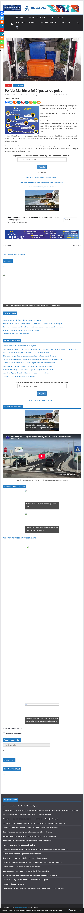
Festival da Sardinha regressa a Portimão (42, 187)
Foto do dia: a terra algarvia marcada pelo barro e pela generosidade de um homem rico (32, 359)
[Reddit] (15, 102)
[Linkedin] (19, 102)
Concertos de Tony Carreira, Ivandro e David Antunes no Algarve (25, 880)
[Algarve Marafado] (12, 24)
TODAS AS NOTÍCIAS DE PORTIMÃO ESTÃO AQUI (19, 538)
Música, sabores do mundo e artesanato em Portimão (22, 867)
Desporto (32, 22)
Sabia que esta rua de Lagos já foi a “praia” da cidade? (21, 330)
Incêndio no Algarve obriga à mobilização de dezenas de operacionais (26, 373)
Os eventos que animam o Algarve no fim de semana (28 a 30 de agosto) (27, 366)
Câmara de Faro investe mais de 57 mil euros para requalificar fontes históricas (29, 363)
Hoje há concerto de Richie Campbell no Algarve (19, 376)
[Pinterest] (23, 102)
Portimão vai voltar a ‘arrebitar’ (14, 884)
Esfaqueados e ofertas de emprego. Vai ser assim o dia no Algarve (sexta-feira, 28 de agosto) (35, 849)
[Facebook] (7, 102)
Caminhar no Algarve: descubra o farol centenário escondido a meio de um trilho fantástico (33, 327)
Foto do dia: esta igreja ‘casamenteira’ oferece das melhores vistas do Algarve (30, 875)
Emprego (30, 17)
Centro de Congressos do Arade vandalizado (41, 177)
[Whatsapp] (35, 102)
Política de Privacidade (49, 22)
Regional (19, 17)
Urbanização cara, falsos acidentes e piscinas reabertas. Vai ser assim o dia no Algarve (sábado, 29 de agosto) (39, 349)
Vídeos (60, 17)
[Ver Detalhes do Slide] (42, 290)
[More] (39, 102)
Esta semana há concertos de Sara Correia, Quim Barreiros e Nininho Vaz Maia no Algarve (33, 323)
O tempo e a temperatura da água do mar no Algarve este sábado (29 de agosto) (30, 356)
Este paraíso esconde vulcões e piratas (16, 334)
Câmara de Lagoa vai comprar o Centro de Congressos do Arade (42, 182)
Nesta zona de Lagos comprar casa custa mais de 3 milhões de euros (26, 353)
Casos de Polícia (18, 85)
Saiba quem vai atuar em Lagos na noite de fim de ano (22, 854)
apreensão (31, 95)
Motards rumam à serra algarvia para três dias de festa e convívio (26, 871)
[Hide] (1, 50)
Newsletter (65, 22)
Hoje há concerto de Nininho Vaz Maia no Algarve (19, 346)
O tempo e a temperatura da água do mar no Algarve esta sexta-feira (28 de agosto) (32, 862)
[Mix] (31, 102)
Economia (41, 17)
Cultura (51, 17)
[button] (42, 910)
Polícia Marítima (64, 95)
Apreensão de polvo (42, 95)
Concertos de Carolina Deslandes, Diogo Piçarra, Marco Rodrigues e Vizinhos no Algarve (33, 888)
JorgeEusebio (22, 95)
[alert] (42, 733)
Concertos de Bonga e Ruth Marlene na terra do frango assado (25, 858)
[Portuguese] (17, 28)
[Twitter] (11, 102)
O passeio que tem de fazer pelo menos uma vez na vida (22, 320)
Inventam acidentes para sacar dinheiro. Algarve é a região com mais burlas (28, 369)
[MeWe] (27, 102)
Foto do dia (20, 22)
